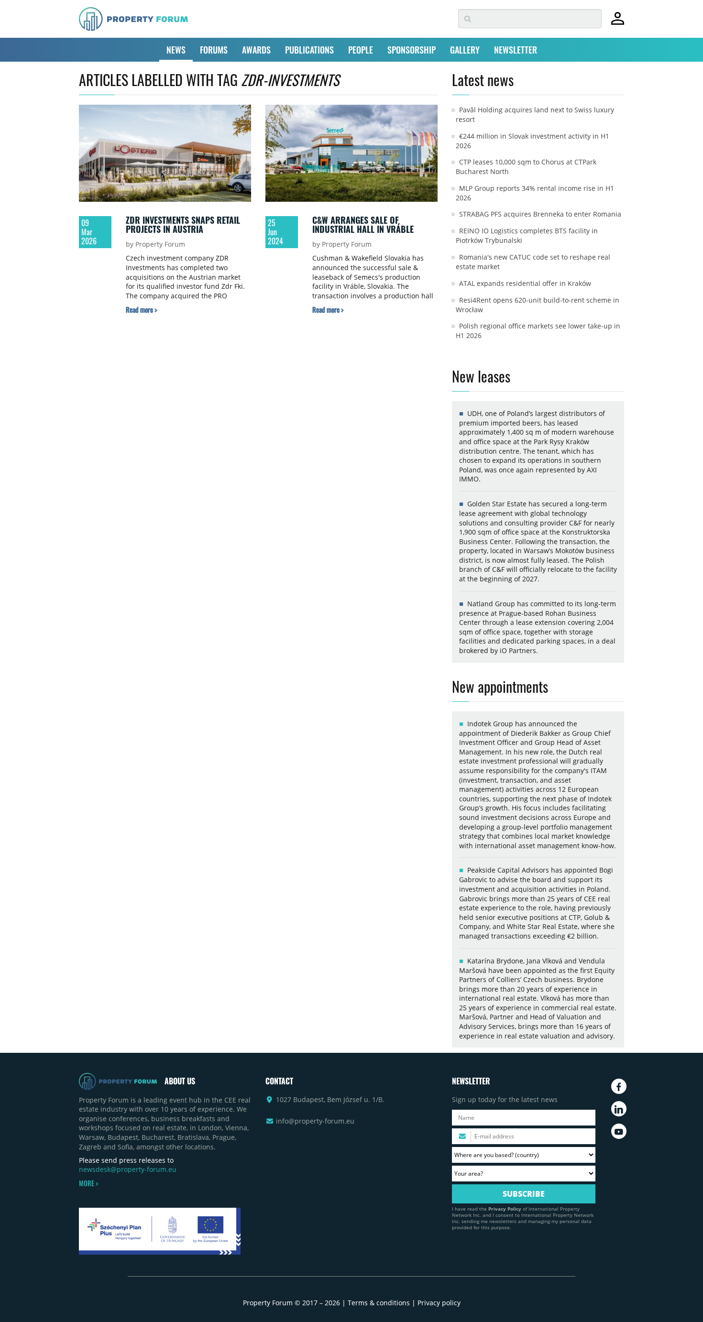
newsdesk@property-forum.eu (127, 1169)
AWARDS (256, 50)
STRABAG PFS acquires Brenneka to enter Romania (540, 214)
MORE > (88, 1183)
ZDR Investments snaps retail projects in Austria (183, 225)
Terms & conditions (379, 1302)
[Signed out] (617, 22)
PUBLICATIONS (309, 50)
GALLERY (465, 50)
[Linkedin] (618, 1108)
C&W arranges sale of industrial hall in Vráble (363, 225)
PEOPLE (360, 50)
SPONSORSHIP (411, 50)
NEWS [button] (176, 50)
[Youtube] (618, 1131)
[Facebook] (618, 1086)
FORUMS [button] (214, 50)
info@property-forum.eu (315, 1120)
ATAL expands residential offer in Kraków (525, 283)
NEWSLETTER (515, 50)
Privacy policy (439, 1302)
